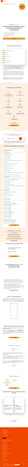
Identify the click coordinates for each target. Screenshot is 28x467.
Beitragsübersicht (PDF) (14, 240)
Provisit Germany (5, 442)
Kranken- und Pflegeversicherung (7, 150)
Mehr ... (5, 411)
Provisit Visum (4, 441)
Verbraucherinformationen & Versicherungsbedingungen (14, 238)
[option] (17, 381)
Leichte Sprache (11, 465)
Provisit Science (5, 452)
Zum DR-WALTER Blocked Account (14, 290)
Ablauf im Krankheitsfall (21, 301)
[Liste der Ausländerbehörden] (19, 400)
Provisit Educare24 (5, 445)
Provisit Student (5, 450)
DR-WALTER (9, 356)
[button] (25, 405)
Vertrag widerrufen (17, 464)
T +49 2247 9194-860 (5, 434)
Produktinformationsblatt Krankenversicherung (14, 234)
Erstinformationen (12, 464)
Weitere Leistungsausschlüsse (12, 251)
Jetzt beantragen (14, 38)
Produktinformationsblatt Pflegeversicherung (14, 236)
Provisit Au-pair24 (5, 446)
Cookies (8, 465)
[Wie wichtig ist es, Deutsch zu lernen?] (8, 400)
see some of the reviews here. (7, 383)
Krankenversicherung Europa (6, 453)
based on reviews (7, 382)
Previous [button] (11, 381)
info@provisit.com (5, 435)
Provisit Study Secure (5, 449)
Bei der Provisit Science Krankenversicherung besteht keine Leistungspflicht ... (14, 248)
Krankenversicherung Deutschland (7, 440)
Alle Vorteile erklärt (14, 123)
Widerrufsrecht (4, 465)
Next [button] (23, 381)
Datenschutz (7, 464)
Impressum (4, 464)
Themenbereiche (5, 459)
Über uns (14, 365)
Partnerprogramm (5, 460)
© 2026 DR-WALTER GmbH (6, 463)
